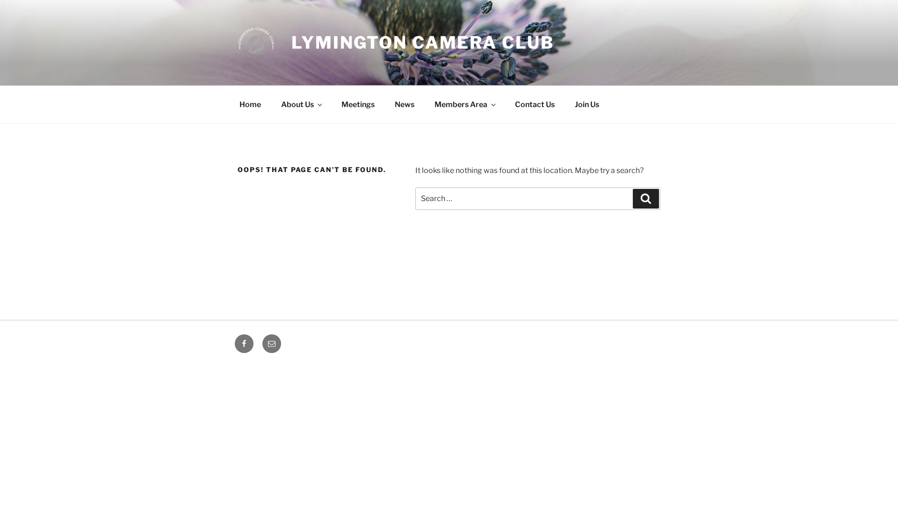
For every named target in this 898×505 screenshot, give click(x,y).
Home (250, 104)
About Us (297, 104)
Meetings (358, 104)
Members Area (461, 104)
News (404, 104)
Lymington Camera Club (422, 42)
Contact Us (535, 104)
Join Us (587, 104)
